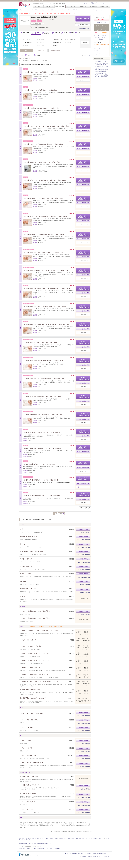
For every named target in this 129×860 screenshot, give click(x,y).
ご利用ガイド (107, 856)
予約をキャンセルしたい (100, 73)
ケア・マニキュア (27, 39)
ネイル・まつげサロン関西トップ (49, 9)
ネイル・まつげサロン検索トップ (87, 3)
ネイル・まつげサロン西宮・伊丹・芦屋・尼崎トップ (69, 9)
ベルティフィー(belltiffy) (24, 848)
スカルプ (41, 42)
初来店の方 (41, 50)
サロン (96, 46)
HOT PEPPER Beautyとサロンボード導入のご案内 (78, 853)
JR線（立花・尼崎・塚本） (37, 838)
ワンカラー (71, 39)
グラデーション (58, 39)
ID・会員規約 (83, 856)
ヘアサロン (38, 6)
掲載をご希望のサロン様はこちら (101, 853)
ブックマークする (84, 24)
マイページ (101, 3)
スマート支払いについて (100, 61)
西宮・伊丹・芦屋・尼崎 (24, 838)
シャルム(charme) (44, 848)
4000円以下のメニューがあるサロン (66, 838)
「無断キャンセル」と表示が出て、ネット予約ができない (101, 75)
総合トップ (21, 9)
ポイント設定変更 (98, 39)
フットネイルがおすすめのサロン (96, 838)
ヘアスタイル (49, 6)
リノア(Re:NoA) (51, 848)
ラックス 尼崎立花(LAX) (35, 848)
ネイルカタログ (71, 6)
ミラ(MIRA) (57, 848)
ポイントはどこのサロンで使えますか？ (101, 67)
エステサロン (93, 6)
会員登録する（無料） (101, 22)
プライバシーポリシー (98, 856)
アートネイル (28, 42)
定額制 (69, 42)
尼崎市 (51, 838)
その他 (56, 45)
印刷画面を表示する (85, 507)
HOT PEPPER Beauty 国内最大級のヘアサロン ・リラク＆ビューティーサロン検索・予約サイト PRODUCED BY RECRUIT (24, 4)
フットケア (41, 45)
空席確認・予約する (83, 18)
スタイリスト (97, 48)
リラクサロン (82, 6)
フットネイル (57, 42)
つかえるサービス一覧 (99, 37)
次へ (88, 55)
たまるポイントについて (100, 35)
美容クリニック (104, 6)
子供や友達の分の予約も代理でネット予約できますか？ (101, 70)
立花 (56, 838)
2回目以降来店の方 (55, 50)
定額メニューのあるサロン (81, 838)
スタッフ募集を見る (84, 28)
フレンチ (41, 39)
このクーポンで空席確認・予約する (83, 72)
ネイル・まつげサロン (60, 6)
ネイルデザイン (98, 54)
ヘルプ (108, 3)
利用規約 (90, 856)
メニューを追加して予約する (83, 532)
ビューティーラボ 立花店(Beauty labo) (91, 9)
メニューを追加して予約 (83, 76)
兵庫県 (46, 838)
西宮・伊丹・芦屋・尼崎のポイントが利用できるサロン (40, 843)
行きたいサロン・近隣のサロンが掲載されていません (101, 63)
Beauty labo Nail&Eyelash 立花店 (44, 17)
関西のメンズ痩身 (23, 843)
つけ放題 (25, 45)
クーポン (96, 50)
